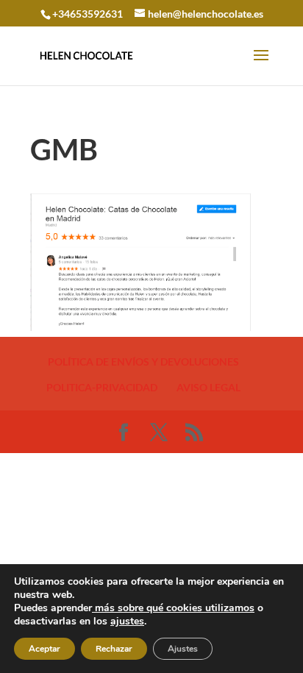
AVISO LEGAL (208, 387)
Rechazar (114, 649)
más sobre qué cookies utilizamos (173, 608)
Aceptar (44, 649)
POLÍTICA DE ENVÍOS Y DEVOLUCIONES (143, 361)
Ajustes (183, 649)
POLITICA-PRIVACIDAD (101, 387)
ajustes (127, 621)
